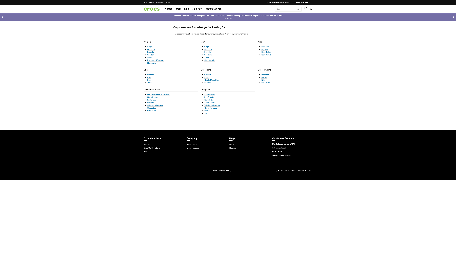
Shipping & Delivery (155, 105)
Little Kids (265, 47)
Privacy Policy (225, 170)
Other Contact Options (281, 156)
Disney (264, 77)
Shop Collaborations (152, 148)
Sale (145, 151)
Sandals (150, 52)
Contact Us (151, 108)
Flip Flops (151, 49)
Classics (207, 75)
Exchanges (151, 100)
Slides (149, 58)
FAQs (231, 144)
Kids (186, 9)
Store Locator (209, 94)
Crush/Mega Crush (212, 80)
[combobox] (288, 9)
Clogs (149, 47)
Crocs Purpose (210, 108)
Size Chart (151, 111)
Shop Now (228, 18)
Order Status (152, 97)
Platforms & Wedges (155, 60)
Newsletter (208, 100)
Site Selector (209, 97)
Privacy (207, 111)
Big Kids (264, 49)
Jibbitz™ (197, 9)
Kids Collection (267, 52)
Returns (150, 103)
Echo (206, 77)
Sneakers (151, 55)
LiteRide (207, 83)
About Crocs (209, 103)
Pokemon (265, 75)
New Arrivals (152, 63)
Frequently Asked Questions (158, 94)
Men (178, 9)
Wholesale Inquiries (212, 105)
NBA (263, 80)
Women (168, 9)
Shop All (147, 144)
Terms (206, 113)
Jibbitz (149, 83)
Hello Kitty (265, 83)
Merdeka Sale (213, 9)
